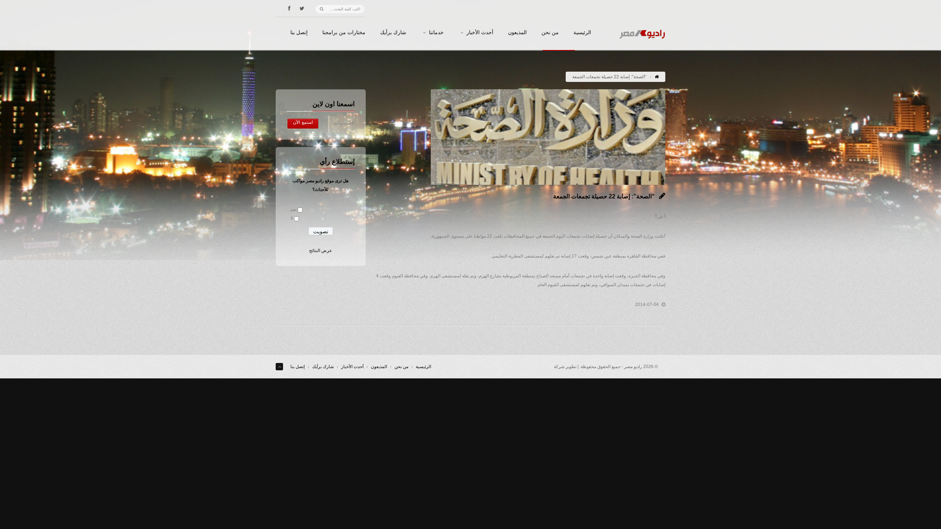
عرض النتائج (320, 250)
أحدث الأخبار (479, 32)
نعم (293, 209)
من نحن (550, 32)
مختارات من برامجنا (343, 32)
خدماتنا (436, 32)
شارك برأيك (393, 32)
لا (291, 218)
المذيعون (517, 32)
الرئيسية (582, 32)
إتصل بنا (299, 32)
